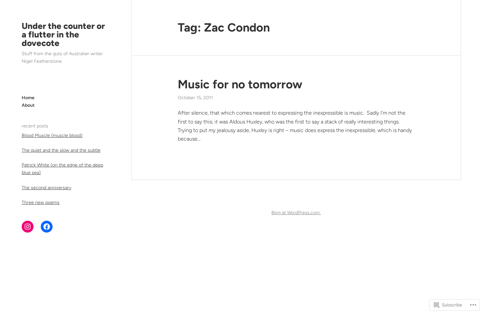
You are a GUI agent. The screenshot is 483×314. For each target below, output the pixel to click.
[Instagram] (28, 227)
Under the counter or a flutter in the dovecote (63, 34)
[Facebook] (47, 227)
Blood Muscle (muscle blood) (52, 135)
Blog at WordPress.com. (296, 212)
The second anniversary (46, 188)
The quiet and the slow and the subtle (61, 150)
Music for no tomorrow (240, 84)
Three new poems (40, 202)
